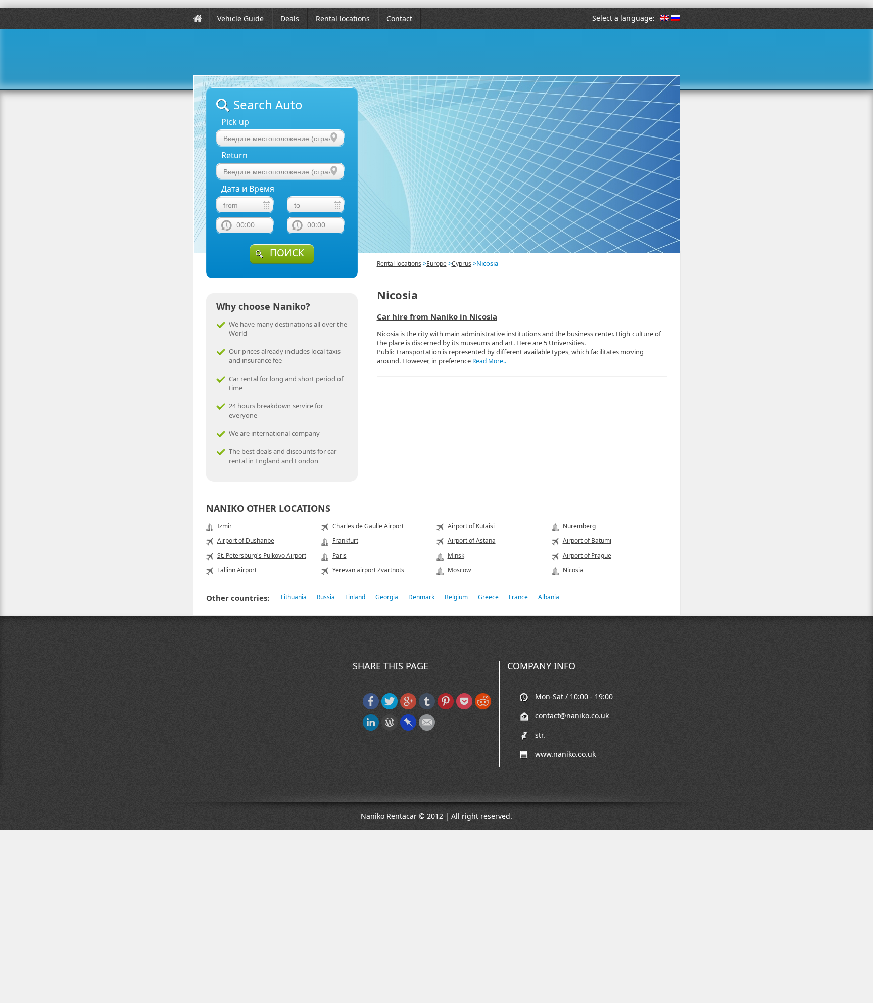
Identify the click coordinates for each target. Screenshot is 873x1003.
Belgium (456, 596)
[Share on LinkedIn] (371, 728)
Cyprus (461, 263)
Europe (436, 263)
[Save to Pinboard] (408, 728)
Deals (289, 18)
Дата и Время (247, 189)
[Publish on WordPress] (389, 728)
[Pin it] (446, 707)
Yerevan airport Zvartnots (368, 570)
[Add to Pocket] (464, 707)
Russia (326, 596)
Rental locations (343, 18)
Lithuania (294, 596)
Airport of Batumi (587, 540)
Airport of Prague (587, 555)
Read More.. (489, 361)
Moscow (459, 570)
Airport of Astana (472, 540)
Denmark (421, 596)
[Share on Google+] (408, 707)
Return (234, 155)
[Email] (427, 728)
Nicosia (573, 570)
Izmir (224, 526)
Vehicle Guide (240, 18)
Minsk (456, 555)
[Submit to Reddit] (483, 707)
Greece (488, 596)
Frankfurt (345, 540)
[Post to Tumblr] (427, 707)
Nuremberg (579, 526)
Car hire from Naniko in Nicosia (437, 316)
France (518, 596)
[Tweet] (389, 707)
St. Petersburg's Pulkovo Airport (261, 555)
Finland (355, 596)
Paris (339, 555)
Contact (399, 18)
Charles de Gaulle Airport (368, 526)
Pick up (235, 122)
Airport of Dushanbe (245, 540)
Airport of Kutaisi (471, 526)
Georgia (386, 596)
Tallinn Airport (237, 570)
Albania (548, 596)
